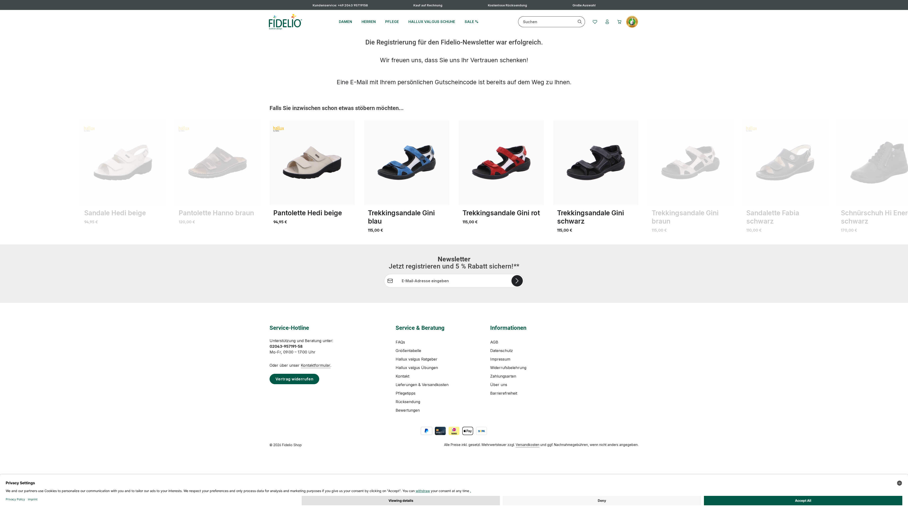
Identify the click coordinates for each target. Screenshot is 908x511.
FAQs (400, 342)
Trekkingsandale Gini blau (401, 217)
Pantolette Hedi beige (307, 213)
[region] (454, 171)
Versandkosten (527, 445)
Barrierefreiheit (503, 393)
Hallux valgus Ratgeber (416, 359)
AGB (494, 342)
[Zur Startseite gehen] (285, 21)
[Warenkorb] (619, 21)
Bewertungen (408, 410)
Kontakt (402, 376)
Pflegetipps (405, 393)
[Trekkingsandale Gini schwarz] (595, 162)
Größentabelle (408, 350)
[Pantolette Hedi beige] (312, 162)
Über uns (498, 384)
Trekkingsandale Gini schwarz (590, 217)
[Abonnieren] (517, 280)
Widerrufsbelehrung (508, 367)
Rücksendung (408, 401)
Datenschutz (501, 350)
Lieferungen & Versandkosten (422, 384)
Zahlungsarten (503, 376)
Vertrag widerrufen (294, 379)
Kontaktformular (315, 365)
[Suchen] (580, 21)
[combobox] (546, 21)
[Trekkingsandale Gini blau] (406, 162)
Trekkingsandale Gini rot (501, 213)
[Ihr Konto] (607, 21)
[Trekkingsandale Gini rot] (501, 162)
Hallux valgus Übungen (417, 367)
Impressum (500, 359)
